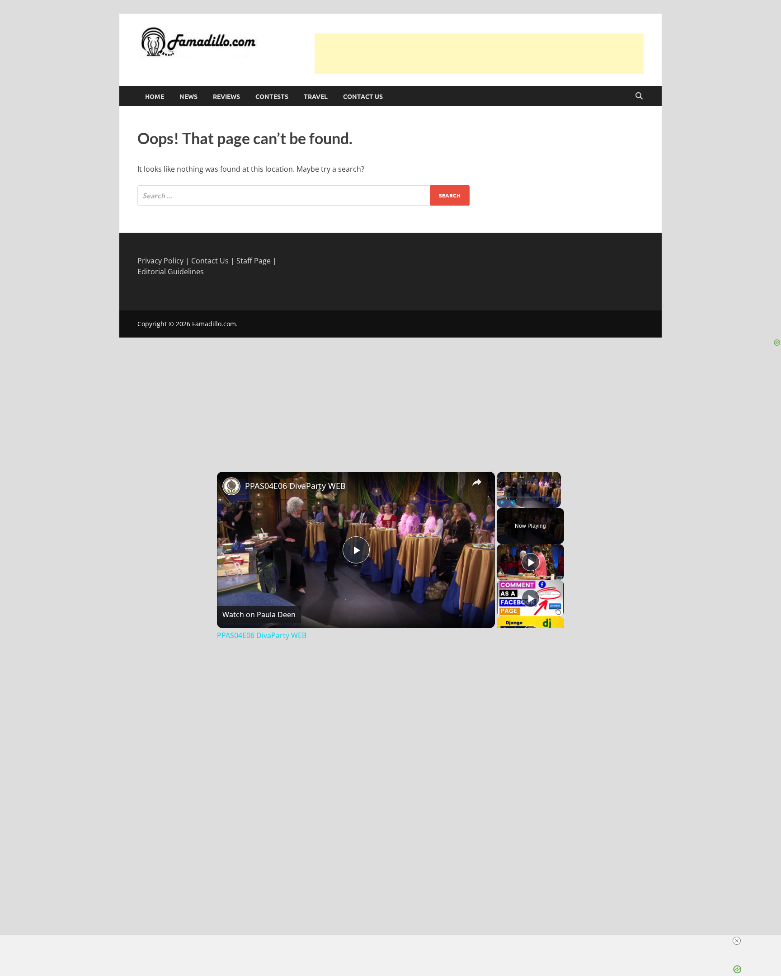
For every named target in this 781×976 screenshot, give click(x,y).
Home (154, 96)
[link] (231, 486)
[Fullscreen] (555, 502)
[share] (477, 482)
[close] (737, 941)
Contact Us (363, 96)
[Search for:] (303, 195)
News (188, 96)
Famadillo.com (214, 323)
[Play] (502, 502)
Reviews (226, 96)
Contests (271, 96)
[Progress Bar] (529, 496)
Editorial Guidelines (170, 272)
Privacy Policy (160, 261)
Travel (316, 96)
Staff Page (253, 261)
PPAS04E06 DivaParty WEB (295, 485)
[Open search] (639, 96)
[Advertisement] (479, 53)
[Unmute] (513, 502)
